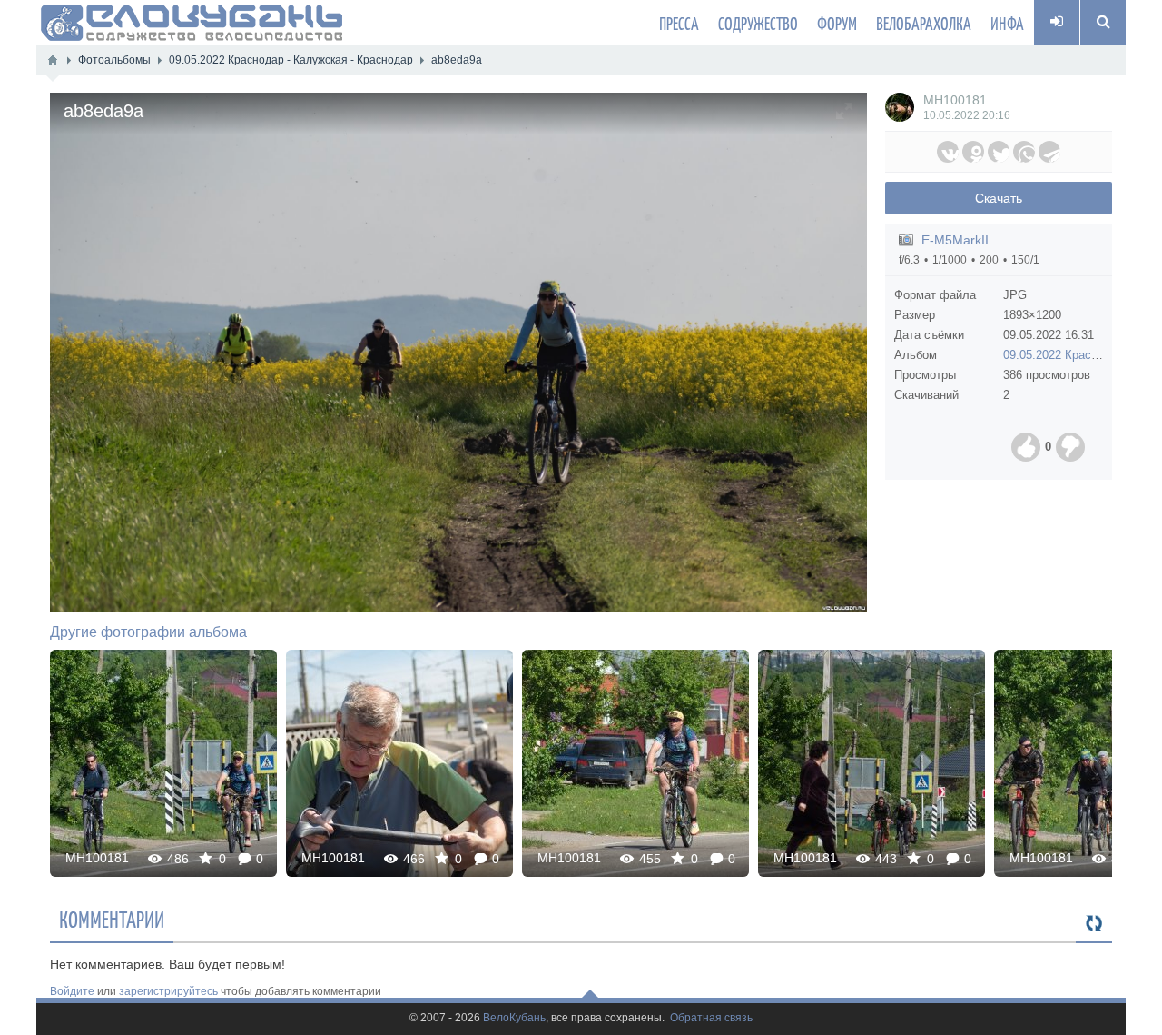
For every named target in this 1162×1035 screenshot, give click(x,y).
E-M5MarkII (955, 240)
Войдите (72, 991)
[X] (998, 152)
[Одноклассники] (973, 152)
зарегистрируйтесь (168, 991)
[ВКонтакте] (948, 152)
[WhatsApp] (1024, 152)
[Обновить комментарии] (1094, 924)
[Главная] (52, 60)
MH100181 (955, 100)
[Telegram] (1049, 152)
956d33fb (872, 763)
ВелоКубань (514, 1018)
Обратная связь (711, 1018)
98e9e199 (635, 763)
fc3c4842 (163, 763)
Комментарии (111, 918)
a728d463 (399, 763)
